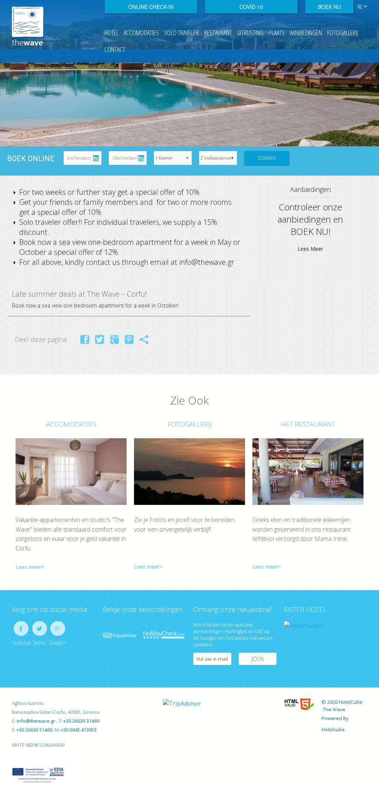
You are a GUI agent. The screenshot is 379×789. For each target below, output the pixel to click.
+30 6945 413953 (78, 729)
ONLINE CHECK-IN (151, 6)
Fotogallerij (342, 32)
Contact (114, 49)
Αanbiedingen (306, 32)
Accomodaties (141, 32)
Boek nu (329, 6)
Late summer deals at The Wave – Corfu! (79, 294)
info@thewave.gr (36, 721)
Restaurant (218, 32)
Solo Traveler (181, 32)
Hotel (111, 32)
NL (360, 7)
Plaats (277, 32)
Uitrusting (250, 32)
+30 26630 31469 (81, 721)
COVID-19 (251, 6)
